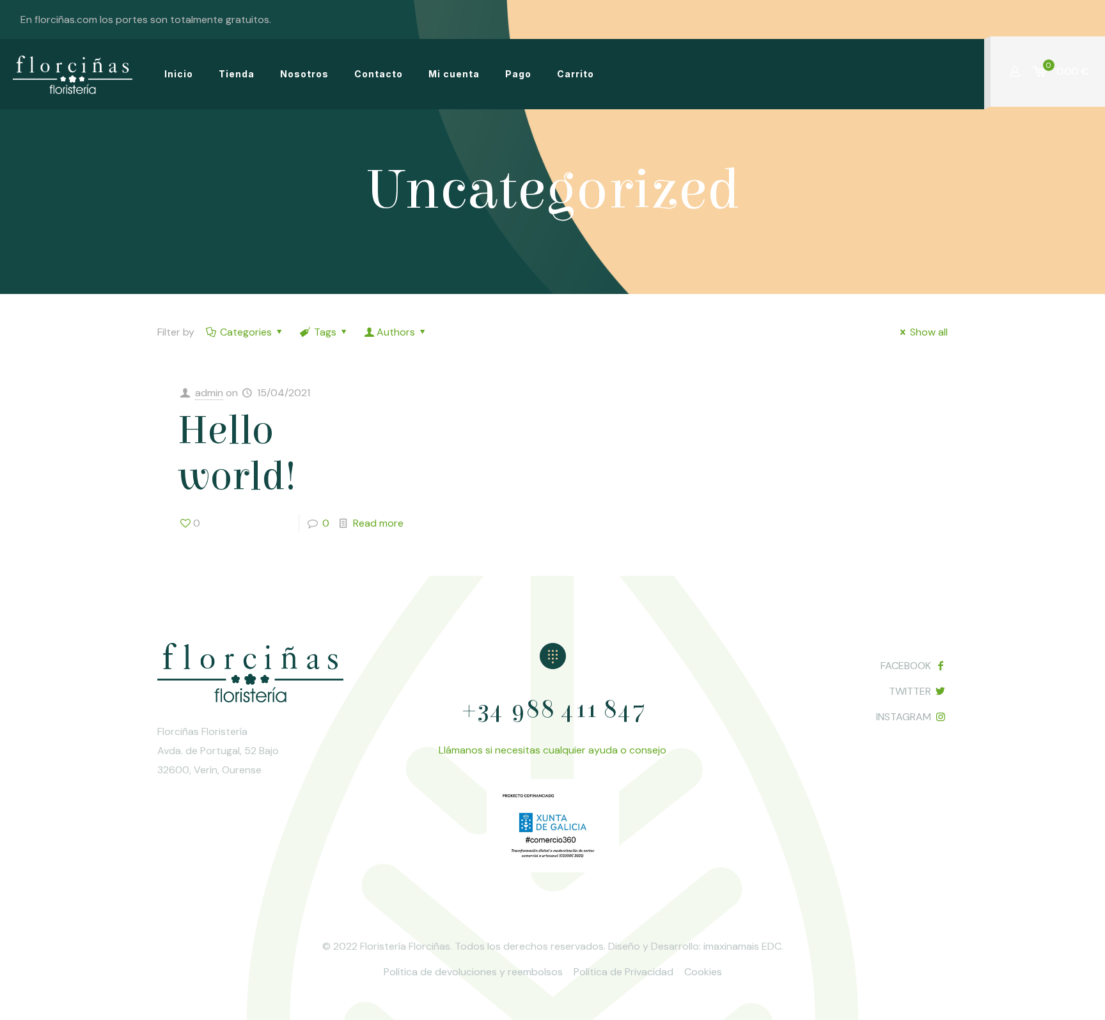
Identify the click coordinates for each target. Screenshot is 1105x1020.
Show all (929, 332)
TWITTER (910, 691)
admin (209, 392)
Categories (246, 332)
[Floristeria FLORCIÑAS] (72, 74)
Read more (378, 523)
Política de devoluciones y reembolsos (473, 971)
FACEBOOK (906, 665)
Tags (325, 332)
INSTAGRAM (903, 716)
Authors (396, 332)
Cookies (703, 971)
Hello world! (237, 453)
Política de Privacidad (623, 971)
